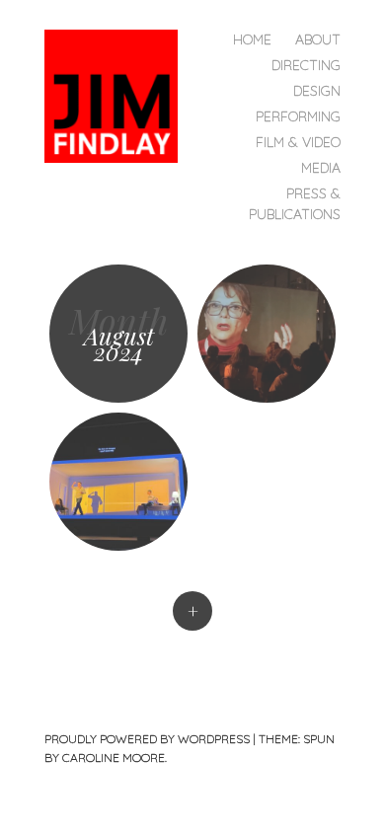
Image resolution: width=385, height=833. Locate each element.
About (318, 39)
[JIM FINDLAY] (118, 94)
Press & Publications (295, 204)
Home (252, 39)
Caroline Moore (113, 757)
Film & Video (298, 142)
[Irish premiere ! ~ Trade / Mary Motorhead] (118, 482)
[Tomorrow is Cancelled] (266, 334)
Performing (298, 116)
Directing (306, 65)
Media (321, 168)
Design (317, 91)
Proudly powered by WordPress (147, 738)
